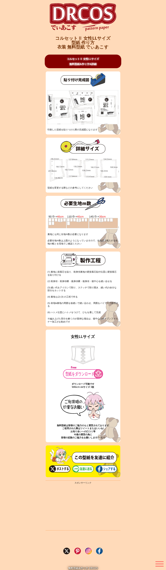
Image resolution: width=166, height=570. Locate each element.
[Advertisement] (83, 507)
